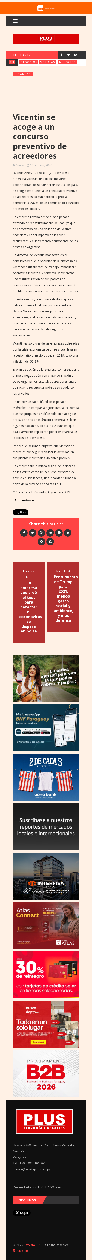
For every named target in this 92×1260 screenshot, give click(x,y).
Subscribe (22, 1251)
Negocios (29, 62)
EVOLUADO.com (49, 1187)
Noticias (47, 62)
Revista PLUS (34, 1245)
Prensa (20, 165)
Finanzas (23, 74)
